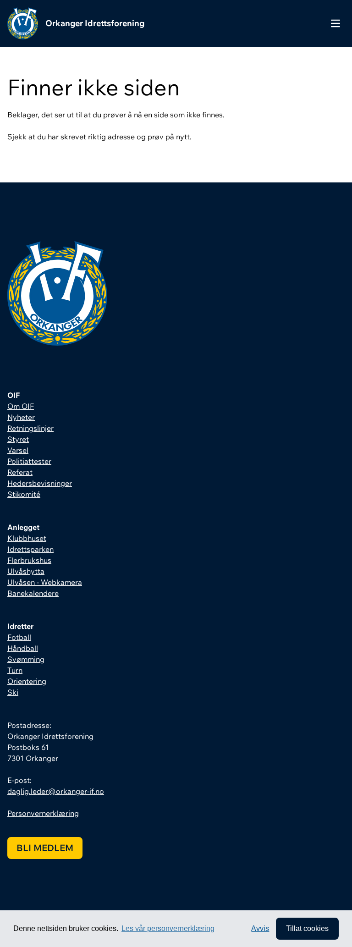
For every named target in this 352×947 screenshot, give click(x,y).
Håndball (22, 648)
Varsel (17, 450)
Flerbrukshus (29, 560)
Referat (20, 472)
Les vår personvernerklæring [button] (167, 928)
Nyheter (21, 417)
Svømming (25, 659)
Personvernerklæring (43, 813)
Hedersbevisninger (39, 483)
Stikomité (23, 494)
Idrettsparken (30, 549)
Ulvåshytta (25, 571)
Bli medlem (44, 847)
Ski (12, 692)
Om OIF (20, 406)
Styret (18, 439)
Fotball (19, 637)
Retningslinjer (30, 428)
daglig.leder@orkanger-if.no (55, 791)
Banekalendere (33, 593)
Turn (14, 670)
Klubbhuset (26, 538)
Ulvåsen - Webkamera (44, 582)
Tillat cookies (307, 928)
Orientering (26, 681)
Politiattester (29, 461)
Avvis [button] (260, 928)
